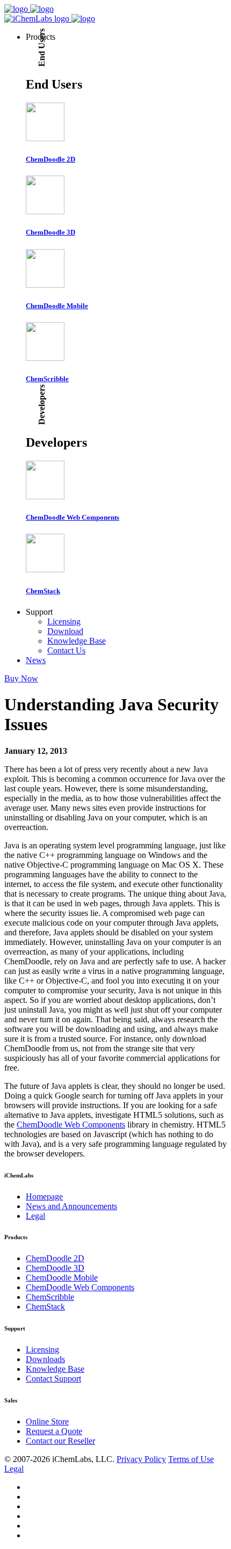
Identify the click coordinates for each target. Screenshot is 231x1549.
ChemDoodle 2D (55, 1258)
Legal (35, 1215)
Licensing (64, 621)
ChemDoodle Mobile (62, 1277)
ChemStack (45, 1306)
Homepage (44, 1196)
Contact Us (66, 650)
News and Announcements (71, 1206)
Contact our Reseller (60, 1440)
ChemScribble (50, 1296)
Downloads (45, 1359)
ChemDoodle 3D (55, 1267)
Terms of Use (191, 1459)
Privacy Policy (141, 1459)
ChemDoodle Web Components (71, 1124)
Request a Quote (54, 1431)
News (36, 660)
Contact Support (53, 1378)
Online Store (47, 1421)
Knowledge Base (76, 640)
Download (65, 631)
